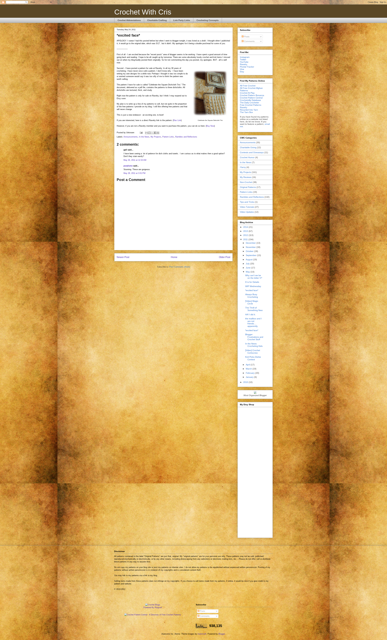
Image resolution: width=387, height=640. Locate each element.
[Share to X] (152, 132)
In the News (144, 137)
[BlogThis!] (149, 132)
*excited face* (251, 290)
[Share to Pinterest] (157, 132)
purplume (128, 166)
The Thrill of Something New (254, 308)
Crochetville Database (250, 100)
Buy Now (210, 126)
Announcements (131, 137)
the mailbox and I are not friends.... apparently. (253, 322)
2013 (246, 231)
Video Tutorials (247, 207)
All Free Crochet (247, 85)
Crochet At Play (247, 93)
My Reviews (245, 177)
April (248, 364)
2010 (246, 382)
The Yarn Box (246, 112)
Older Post (224, 257)
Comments (249, 41)
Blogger (221, 634)
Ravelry (243, 64)
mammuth (202, 634)
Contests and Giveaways (252, 152)
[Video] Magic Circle (251, 302)
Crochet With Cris (142, 12)
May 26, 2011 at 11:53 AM (135, 160)
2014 (246, 227)
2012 (246, 235)
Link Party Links (181, 20)
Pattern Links (168, 137)
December (251, 243)
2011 (245, 239)
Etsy (242, 71)
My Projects (156, 137)
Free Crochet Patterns (250, 105)
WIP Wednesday (253, 286)
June (248, 267)
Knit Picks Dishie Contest (253, 358)
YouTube (244, 62)
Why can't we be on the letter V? (253, 276)
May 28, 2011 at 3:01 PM (134, 173)
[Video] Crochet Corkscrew (252, 351)
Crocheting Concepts (208, 20)
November (251, 247)
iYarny (243, 167)
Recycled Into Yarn (249, 110)
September (251, 255)
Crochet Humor (247, 157)
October (250, 251)
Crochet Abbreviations (129, 20)
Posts (246, 36)
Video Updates (247, 212)
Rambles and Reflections (186, 137)
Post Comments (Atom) (179, 267)
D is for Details (252, 282)
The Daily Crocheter (249, 102)
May (248, 272)
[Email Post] (141, 132)
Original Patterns (248, 187)
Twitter (243, 59)
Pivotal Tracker (247, 67)
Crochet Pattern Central (251, 98)
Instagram (245, 57)
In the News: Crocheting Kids (254, 344)
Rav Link (177, 120)
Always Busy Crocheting (251, 295)
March (249, 369)
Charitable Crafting (157, 20)
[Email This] (146, 132)
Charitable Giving (248, 147)
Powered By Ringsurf (152, 607)
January (250, 377)
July (248, 263)
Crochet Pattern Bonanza (252, 95)
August (249, 259)
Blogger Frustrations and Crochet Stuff (254, 337)
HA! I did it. (250, 314)
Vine (242, 69)
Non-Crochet (246, 182)
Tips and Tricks (247, 202)
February (250, 373)
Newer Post (123, 257)
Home (174, 257)
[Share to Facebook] (155, 132)
